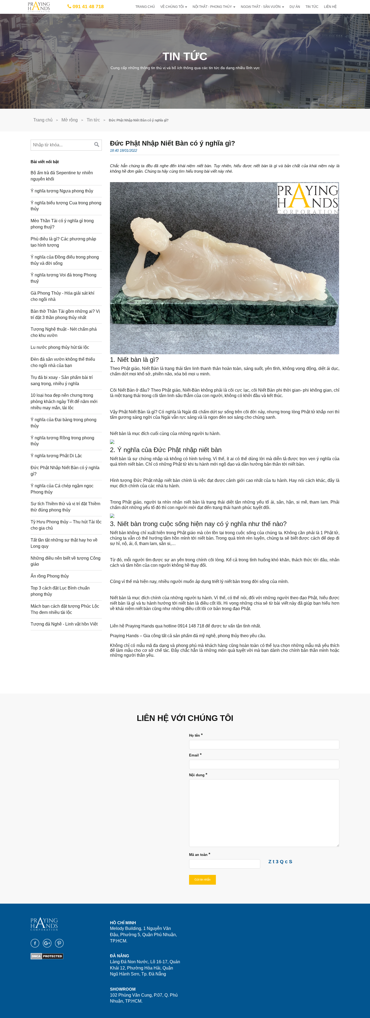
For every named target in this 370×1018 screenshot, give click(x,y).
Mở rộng (69, 120)
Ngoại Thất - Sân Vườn (261, 7)
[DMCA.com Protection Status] (47, 955)
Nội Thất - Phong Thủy (213, 7)
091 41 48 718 (88, 6)
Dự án (295, 7)
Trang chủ (145, 7)
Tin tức (312, 7)
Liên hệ (330, 7)
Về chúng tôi (172, 7)
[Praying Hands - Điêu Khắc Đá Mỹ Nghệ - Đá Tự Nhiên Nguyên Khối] (39, 6)
